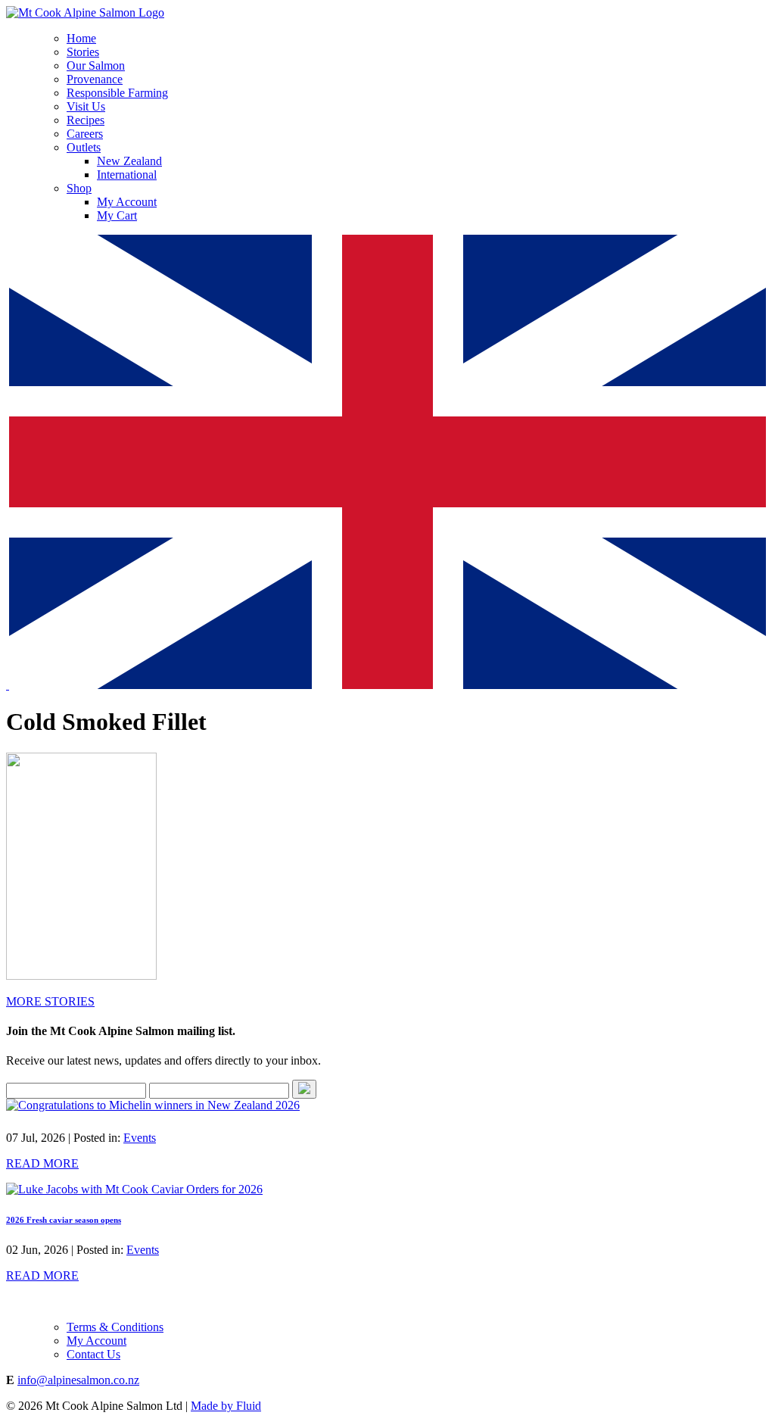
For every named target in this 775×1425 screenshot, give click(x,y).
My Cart (117, 215)
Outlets (84, 147)
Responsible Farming (117, 92)
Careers (85, 133)
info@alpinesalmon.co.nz (78, 1380)
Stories (83, 51)
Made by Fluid (226, 1405)
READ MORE (42, 1163)
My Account (127, 201)
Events (139, 1137)
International (127, 174)
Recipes (85, 120)
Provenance (95, 79)
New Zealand (129, 160)
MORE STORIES (50, 1001)
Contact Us (93, 1354)
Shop (79, 188)
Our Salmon (96, 65)
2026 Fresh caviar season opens (63, 1219)
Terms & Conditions (115, 1327)
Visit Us (86, 106)
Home (81, 38)
